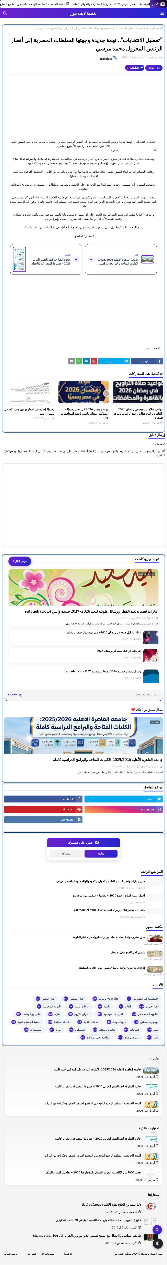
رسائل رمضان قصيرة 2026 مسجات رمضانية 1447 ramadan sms (103, 671)
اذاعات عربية (79, 1006)
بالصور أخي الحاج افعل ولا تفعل (128, 952)
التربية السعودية (49, 1006)
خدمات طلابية (88, 1022)
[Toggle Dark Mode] (158, 1243)
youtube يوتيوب (105, 998)
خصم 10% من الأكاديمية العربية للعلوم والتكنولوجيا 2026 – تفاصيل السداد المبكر (93, 1172)
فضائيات (131, 1029)
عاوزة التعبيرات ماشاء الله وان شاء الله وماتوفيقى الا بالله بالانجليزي (98, 1220)
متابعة (101, 853)
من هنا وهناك (128, 1037)
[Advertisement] (83, 106)
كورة (55, 1029)
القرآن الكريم (79, 1014)
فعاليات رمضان (104, 1029)
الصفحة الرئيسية (154, 28)
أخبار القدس (45, 998)
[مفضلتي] (157, 1229)
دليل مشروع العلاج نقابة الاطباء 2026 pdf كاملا (111, 1204)
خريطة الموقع (11, 1253)
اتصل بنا (32, 1253)
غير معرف (154, 57)
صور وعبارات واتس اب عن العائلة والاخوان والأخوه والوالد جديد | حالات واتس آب (100, 881)
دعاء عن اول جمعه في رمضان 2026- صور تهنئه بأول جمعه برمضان (104, 632)
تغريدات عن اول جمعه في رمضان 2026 (119, 651)
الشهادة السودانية (111, 1014)
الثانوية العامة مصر (145, 1014)
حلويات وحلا (117, 1022)
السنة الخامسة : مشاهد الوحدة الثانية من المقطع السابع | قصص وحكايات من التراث (93, 1103)
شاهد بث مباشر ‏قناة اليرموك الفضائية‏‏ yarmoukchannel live (109, 910)
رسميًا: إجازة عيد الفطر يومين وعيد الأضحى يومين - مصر (29, 411)
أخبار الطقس (74, 998)
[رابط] (94, 361)
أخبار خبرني (148, 1006)
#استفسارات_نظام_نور (143, 998)
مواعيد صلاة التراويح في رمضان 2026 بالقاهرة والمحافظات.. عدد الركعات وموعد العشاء (138, 413)
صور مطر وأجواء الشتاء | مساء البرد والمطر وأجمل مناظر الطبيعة (109, 937)
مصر (140, 28)
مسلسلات (32, 1029)
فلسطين (77, 1029)
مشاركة (66, 853)
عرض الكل (21, 561)
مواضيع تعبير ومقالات (95, 1037)
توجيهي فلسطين (146, 1022)
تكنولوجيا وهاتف (28, 1014)
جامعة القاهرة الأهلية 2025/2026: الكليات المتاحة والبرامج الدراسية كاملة (108, 759)
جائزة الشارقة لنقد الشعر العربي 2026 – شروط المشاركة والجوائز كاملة (98, 1086)
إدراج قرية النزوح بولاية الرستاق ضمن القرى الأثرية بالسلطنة (112, 968)
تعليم (54, 1014)
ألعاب (125, 1006)
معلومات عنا (47, 1253)
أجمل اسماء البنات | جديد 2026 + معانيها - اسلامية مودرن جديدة (109, 895)
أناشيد (104, 1006)
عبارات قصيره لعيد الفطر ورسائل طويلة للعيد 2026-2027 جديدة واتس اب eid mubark (91, 611)
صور (152, 1029)
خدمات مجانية (58, 1022)
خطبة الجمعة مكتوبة (26, 1022)
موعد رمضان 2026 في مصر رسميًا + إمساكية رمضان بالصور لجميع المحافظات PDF (85, 413)
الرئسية (68, 1253)
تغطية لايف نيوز (83, 13)
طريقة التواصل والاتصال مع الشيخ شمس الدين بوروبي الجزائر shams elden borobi (87, 1235)
